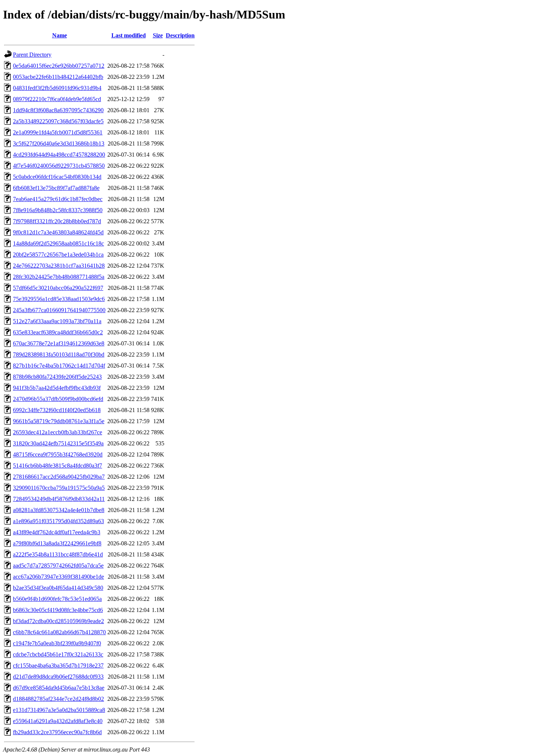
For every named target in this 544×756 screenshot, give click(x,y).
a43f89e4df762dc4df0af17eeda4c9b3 (56, 532)
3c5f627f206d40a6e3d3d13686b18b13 (58, 143)
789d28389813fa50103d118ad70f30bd (58, 354)
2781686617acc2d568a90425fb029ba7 (59, 477)
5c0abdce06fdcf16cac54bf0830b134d (57, 177)
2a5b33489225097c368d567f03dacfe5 (58, 121)
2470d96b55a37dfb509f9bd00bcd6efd (58, 399)
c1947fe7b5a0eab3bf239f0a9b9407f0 (57, 643)
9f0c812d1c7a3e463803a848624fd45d (58, 232)
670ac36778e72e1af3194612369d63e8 (58, 343)
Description (180, 35)
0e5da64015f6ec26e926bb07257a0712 (58, 66)
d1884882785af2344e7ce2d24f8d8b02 (58, 699)
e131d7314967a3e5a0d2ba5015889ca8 (59, 710)
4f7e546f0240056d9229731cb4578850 (59, 166)
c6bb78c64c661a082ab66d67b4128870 (59, 632)
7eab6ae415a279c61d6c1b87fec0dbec (58, 199)
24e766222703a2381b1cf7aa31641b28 (59, 265)
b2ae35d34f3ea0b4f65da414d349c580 (58, 588)
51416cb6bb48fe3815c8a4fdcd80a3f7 (57, 465)
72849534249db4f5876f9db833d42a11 (59, 499)
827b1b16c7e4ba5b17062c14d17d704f (59, 365)
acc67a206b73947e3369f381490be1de (58, 576)
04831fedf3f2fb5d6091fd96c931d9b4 (57, 88)
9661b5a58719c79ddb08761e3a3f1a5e (58, 421)
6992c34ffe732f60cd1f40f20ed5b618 (57, 410)
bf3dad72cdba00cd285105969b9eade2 (58, 621)
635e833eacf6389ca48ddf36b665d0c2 (58, 332)
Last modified (128, 35)
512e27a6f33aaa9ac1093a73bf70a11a (57, 321)
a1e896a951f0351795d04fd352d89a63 (58, 521)
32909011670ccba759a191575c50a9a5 (59, 488)
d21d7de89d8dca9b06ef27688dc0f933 (58, 676)
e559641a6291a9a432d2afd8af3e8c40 (58, 721)
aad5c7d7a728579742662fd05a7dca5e (58, 565)
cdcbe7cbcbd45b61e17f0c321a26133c (58, 654)
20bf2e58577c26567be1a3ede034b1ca (58, 254)
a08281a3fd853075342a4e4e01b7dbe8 (58, 510)
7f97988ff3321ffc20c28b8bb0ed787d (57, 221)
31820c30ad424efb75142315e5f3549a (58, 443)
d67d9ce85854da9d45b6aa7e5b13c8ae (58, 688)
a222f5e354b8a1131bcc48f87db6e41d (58, 554)
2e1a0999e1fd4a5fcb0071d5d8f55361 (58, 132)
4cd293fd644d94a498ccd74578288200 (59, 154)
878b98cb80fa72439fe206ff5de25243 (57, 377)
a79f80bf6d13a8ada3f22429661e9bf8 (57, 543)
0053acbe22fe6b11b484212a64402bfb (58, 77)
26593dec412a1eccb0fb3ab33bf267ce (57, 432)
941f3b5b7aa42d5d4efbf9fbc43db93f (57, 388)
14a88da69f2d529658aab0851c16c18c (58, 243)
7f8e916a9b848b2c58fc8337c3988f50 (58, 210)
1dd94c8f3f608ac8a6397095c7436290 (58, 110)
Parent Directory (32, 54)
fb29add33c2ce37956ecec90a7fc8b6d (57, 732)
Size (158, 35)
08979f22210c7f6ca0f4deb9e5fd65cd (57, 99)
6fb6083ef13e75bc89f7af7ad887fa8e (56, 188)
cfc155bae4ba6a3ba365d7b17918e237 (58, 665)
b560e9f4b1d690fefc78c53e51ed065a (57, 599)
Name (59, 35)
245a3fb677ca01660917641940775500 (59, 310)
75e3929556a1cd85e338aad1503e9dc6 (59, 299)
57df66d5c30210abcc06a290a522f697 (58, 288)
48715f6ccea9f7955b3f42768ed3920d (58, 454)
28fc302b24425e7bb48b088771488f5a (58, 277)
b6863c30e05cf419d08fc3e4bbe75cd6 (58, 610)
